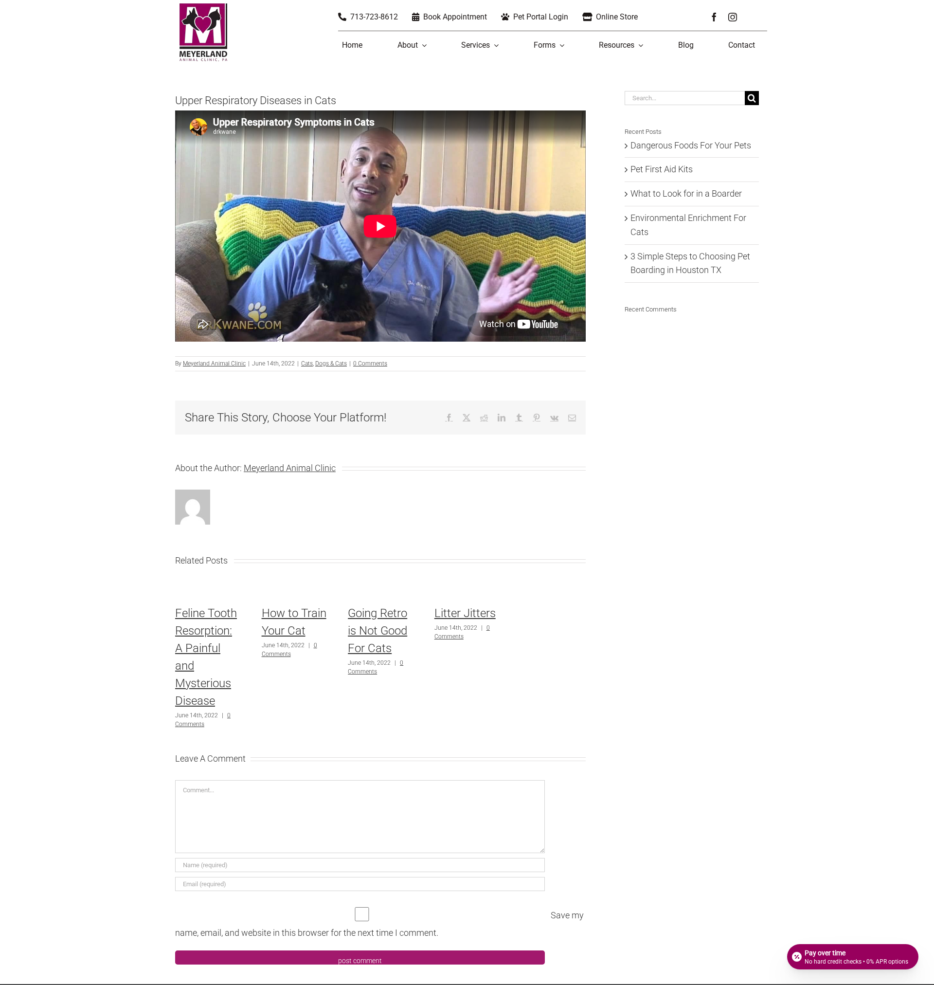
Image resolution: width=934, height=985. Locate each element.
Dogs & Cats (331, 363)
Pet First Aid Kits (661, 169)
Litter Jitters (465, 613)
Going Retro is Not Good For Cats (377, 630)
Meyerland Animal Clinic (214, 363)
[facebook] (714, 17)
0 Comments (370, 363)
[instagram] (732, 17)
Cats (307, 363)
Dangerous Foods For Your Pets (690, 145)
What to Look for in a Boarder (686, 193)
